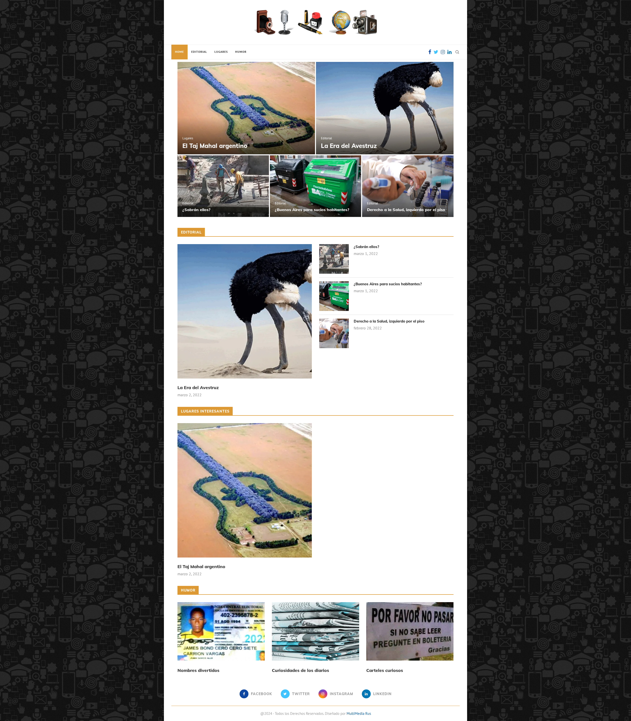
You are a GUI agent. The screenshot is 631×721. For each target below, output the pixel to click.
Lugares (221, 52)
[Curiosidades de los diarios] (315, 631)
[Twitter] (436, 52)
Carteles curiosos (384, 670)
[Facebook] (429, 52)
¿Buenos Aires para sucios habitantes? (312, 209)
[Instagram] (443, 52)
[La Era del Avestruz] (385, 108)
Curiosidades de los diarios (300, 670)
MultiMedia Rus (359, 713)
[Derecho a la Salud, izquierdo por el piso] (408, 186)
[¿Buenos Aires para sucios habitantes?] (315, 186)
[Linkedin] (449, 52)
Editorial (199, 52)
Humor (240, 52)
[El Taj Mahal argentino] (246, 108)
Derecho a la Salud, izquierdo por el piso (406, 209)
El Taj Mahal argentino (214, 145)
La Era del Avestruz (349, 145)
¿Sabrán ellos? (196, 209)
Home (179, 52)
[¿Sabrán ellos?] (223, 186)
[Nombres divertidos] (221, 631)
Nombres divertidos (198, 670)
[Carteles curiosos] (410, 631)
